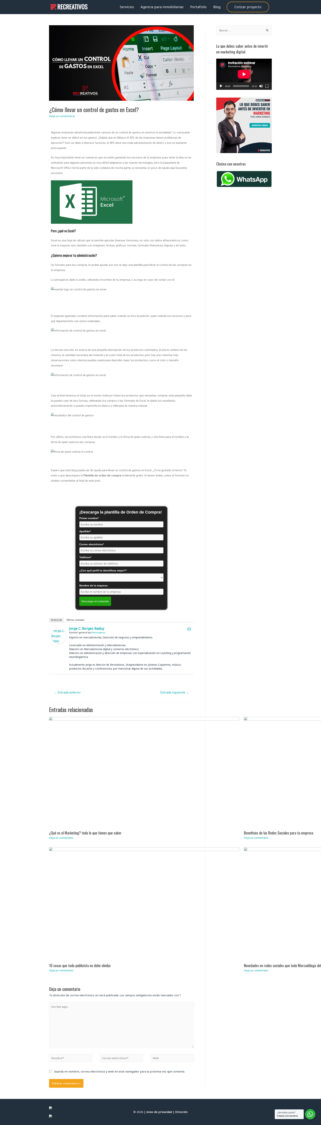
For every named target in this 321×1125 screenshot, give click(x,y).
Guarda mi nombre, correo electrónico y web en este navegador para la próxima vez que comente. (119, 1071)
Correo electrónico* (91, 544)
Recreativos (98, 632)
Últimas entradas (75, 620)
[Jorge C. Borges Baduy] (58, 636)
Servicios (127, 7)
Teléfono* (85, 557)
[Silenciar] (261, 86)
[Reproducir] (221, 86)
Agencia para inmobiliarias (162, 7)
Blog (217, 7)
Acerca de (56, 620)
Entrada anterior (67, 692)
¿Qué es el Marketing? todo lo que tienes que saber (85, 833)
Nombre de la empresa (93, 585)
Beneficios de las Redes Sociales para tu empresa (278, 833)
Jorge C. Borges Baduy (86, 628)
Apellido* (85, 531)
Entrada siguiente (174, 692)
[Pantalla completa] (267, 86)
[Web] (172, 1058)
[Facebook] (189, 629)
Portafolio (198, 7)
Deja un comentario (62, 116)
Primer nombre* (89, 518)
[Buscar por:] (244, 30)
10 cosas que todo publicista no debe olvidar (80, 965)
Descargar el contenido (95, 601)
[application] (244, 74)
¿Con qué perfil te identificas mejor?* (103, 570)
